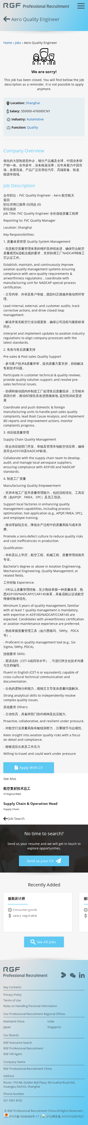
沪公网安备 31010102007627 (65, 1116)
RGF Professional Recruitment (23, 1048)
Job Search (16, 818)
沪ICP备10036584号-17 (24, 1116)
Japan (7, 1027)
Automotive (35, 119)
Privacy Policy (12, 995)
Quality (32, 127)
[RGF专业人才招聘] (36, 6)
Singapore (54, 1027)
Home (7, 43)
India (50, 1021)
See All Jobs (46, 942)
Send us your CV (41, 861)
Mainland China (13, 1021)
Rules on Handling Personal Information (30, 1006)
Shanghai (33, 103)
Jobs (18, 43)
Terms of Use (12, 1000)
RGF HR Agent (12, 1054)
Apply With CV (30, 767)
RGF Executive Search (17, 1043)
